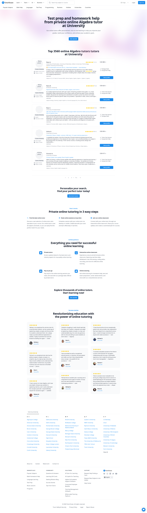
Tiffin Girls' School (89, 444)
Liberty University (51, 450)
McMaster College (70, 423)
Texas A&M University (90, 438)
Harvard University (51, 435)
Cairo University (31, 432)
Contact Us (55, 464)
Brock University (31, 429)
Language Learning (32, 479)
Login (133, 2)
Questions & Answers (52, 473)
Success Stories (50, 482)
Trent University (88, 447)
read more (48, 76)
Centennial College (32, 438)
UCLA (104, 423)
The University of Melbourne (92, 441)
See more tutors (73, 196)
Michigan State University (72, 434)
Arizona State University (34, 426)
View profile (106, 77)
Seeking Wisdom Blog (52, 479)
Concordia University (33, 441)
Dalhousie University (52, 419)
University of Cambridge (110, 443)
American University (33, 423)
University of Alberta (109, 429)
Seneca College (88, 432)
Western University (108, 446)
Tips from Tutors (51, 485)
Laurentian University (52, 447)
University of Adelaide (109, 426)
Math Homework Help (33, 476)
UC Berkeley (106, 419)
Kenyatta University (51, 441)
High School (49, 438)
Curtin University (32, 450)
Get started (73, 39)
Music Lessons (31, 485)
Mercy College (69, 430)
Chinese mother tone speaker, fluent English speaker (59, 157)
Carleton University (32, 435)
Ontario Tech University (72, 446)
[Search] (50, 3)
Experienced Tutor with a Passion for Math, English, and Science (62, 89)
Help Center (87, 483)
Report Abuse (90, 507)
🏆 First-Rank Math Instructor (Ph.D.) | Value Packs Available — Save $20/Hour (66, 67)
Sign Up (141, 2)
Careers (37, 464)
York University (107, 449)
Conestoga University (33, 444)
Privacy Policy (73, 507)
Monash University (70, 437)
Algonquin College (32, 419)
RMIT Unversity (88, 423)
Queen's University (89, 419)
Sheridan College (89, 435)
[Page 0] (80, 177)
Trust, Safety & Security (59, 507)
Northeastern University (72, 443)
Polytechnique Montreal (72, 449)
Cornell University (32, 447)
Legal (81, 507)
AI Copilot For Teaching (71, 476)
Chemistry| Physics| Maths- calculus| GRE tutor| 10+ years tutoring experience (66, 135)
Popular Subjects (32, 473)
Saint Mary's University (91, 429)
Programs (30, 489)
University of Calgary (109, 440)
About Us (29, 464)
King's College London (52, 444)
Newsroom (46, 464)
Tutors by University (33, 412)
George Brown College (52, 429)
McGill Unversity (70, 419)
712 (76, 177)
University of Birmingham (110, 432)
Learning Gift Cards (51, 476)
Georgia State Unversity (53, 432)
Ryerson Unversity (89, 426)
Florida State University (52, 426)
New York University (71, 440)
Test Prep (29, 482)
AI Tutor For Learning (71, 473)
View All (105, 452)
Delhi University (50, 423)
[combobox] (62, 2)
